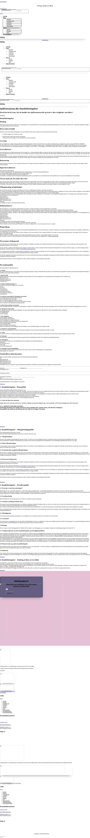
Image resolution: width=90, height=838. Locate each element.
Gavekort (9, 24)
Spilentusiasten (3, 1)
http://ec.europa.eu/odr (53, 236)
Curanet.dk (11, 521)
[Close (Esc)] (4, 836)
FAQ (4, 708)
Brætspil (9, 19)
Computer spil (10, 21)
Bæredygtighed (7, 34)
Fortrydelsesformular (7, 712)
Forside (4, 701)
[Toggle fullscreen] (2, 836)
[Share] (3, 836)
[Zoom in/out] (0, 836)
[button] (15, 13)
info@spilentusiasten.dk (5, 724)
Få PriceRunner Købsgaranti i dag (27, 249)
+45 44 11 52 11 (3, 722)
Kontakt (9, 31)
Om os (5, 27)
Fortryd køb (10, 26)
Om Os (8, 29)
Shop (4, 17)
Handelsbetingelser (7, 711)
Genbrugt (9, 22)
